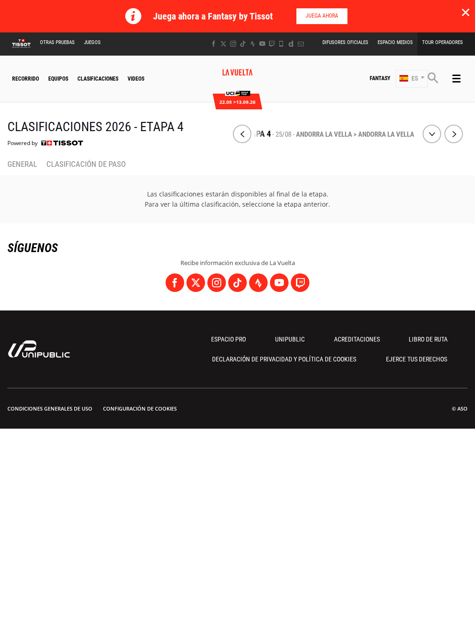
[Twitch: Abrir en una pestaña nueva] (271, 44)
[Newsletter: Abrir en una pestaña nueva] (301, 44)
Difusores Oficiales (345, 42)
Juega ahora (322, 16)
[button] (412, 79)
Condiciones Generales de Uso (49, 408)
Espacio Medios (395, 42)
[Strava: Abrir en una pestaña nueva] (252, 44)
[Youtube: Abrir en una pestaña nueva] (262, 44)
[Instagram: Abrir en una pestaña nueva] (233, 44)
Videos (136, 79)
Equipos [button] (58, 79)
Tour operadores (442, 42)
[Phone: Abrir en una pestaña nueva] (281, 44)
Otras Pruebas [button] (57, 42)
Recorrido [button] (25, 79)
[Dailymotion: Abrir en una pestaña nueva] (291, 44)
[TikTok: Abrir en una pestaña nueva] (243, 44)
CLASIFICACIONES (97, 79)
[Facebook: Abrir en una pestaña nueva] (213, 44)
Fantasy (380, 78)
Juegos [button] (92, 42)
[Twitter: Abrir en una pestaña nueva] (223, 44)
